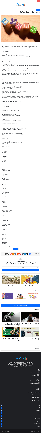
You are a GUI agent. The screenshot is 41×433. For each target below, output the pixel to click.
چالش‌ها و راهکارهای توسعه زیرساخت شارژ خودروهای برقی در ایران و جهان (12, 323)
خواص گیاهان (38, 412)
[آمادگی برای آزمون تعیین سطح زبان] (20, 296)
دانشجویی (38, 408)
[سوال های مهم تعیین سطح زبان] (33, 296)
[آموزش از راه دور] (30, 332)
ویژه (39, 407)
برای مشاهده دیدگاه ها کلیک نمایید (20, 305)
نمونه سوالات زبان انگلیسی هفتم (8, 300)
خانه (39, 7)
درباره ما (2, 431)
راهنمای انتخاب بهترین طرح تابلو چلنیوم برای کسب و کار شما (11, 339)
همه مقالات (38, 410)
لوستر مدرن (37, 348)
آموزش (39, 405)
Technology (38, 426)
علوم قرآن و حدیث (37, 423)
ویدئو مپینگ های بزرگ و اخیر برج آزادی (30, 323)
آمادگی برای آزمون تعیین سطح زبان (21, 300)
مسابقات (38, 424)
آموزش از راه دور (35, 338)
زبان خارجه (30, 7)
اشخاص (38, 420)
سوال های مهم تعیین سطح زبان (34, 300)
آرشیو (8, 431)
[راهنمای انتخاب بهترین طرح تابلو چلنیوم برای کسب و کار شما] (11, 332)
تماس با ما (5, 431)
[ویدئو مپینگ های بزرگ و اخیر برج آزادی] (30, 317)
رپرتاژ (39, 416)
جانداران (38, 413)
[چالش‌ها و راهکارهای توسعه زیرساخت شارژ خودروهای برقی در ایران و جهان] (11, 317)
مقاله (37, 7)
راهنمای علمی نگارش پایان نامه (34, 346)
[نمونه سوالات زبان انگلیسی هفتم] (7, 296)
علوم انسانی (34, 7)
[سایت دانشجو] (20, 4)
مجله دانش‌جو (37, 421)
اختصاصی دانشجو (37, 418)
